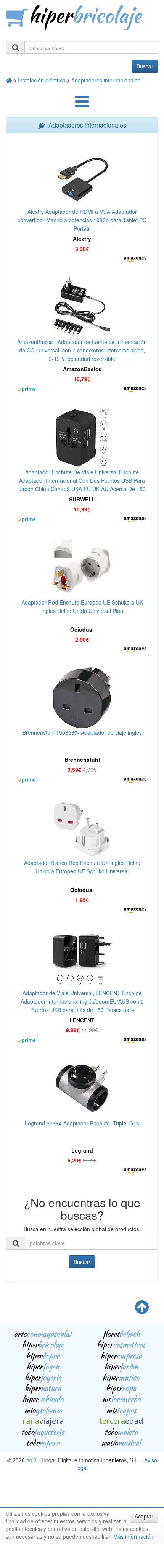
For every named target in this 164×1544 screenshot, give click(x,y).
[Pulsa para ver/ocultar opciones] (82, 105)
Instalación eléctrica (42, 80)
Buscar (145, 66)
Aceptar (144, 1516)
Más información (133, 1536)
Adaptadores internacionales (105, 80)
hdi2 (31, 1460)
